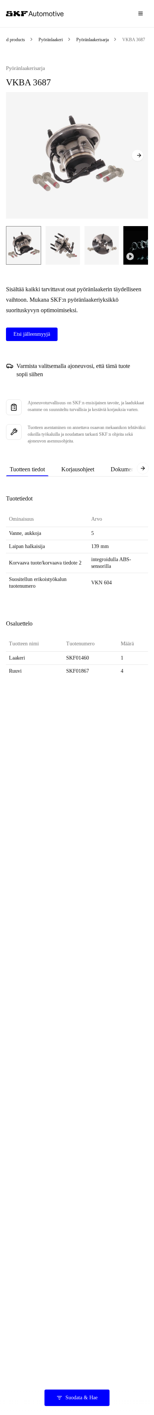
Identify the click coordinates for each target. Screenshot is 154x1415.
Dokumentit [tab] (125, 469)
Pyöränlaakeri (50, 39)
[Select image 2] (63, 245)
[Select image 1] (23, 245)
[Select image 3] (101, 245)
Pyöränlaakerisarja (92, 39)
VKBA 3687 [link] (133, 39)
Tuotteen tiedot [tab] (27, 469)
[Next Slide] (138, 155)
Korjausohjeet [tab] (77, 469)
